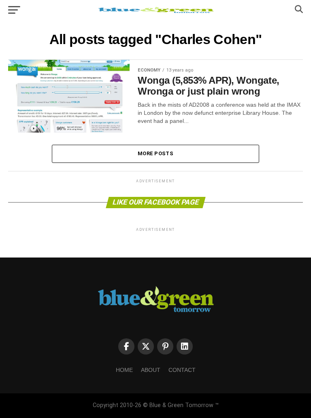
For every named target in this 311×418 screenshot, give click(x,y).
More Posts (155, 153)
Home (124, 370)
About (150, 370)
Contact (182, 370)
